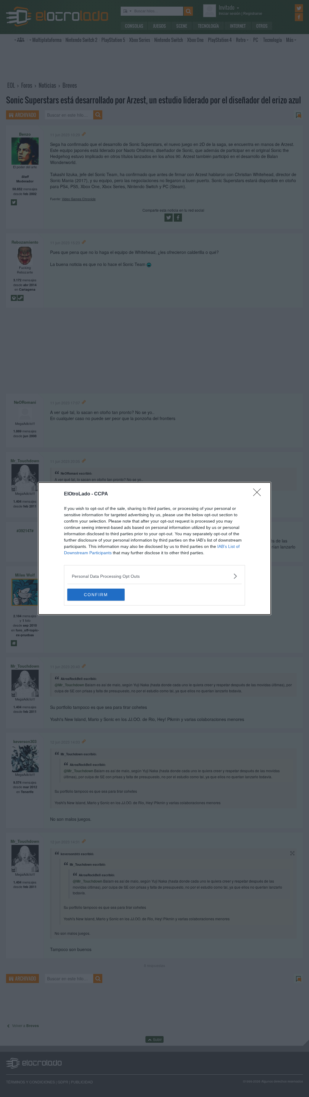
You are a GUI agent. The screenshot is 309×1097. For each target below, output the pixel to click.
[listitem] (154, 576)
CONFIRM (96, 594)
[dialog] (154, 548)
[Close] (259, 494)
